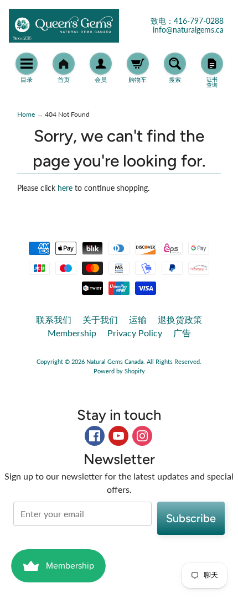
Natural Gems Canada (114, 361)
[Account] (101, 64)
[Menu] (26, 64)
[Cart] (138, 64)
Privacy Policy (134, 332)
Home (26, 114)
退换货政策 (180, 319)
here (65, 188)
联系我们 (53, 319)
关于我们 (100, 319)
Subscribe (191, 518)
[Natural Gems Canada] (64, 26)
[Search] (175, 64)
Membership (72, 332)
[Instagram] (142, 436)
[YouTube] (118, 436)
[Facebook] (95, 436)
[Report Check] (212, 64)
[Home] (64, 64)
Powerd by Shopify (119, 370)
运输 (138, 319)
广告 (182, 332)
